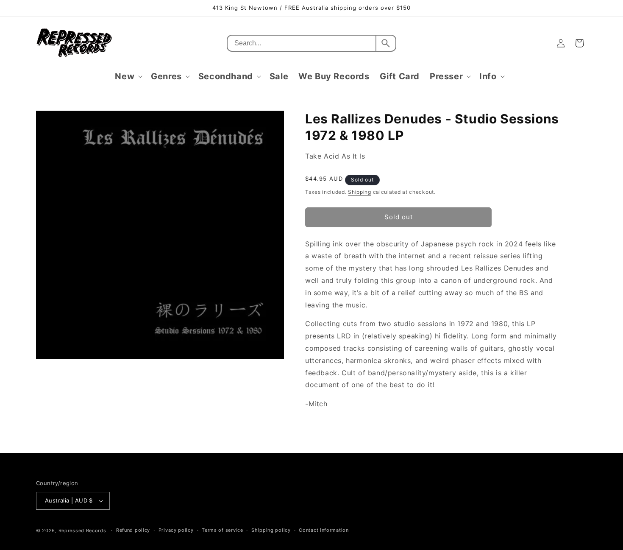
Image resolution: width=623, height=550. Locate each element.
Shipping (359, 192)
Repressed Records (82, 530)
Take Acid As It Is (335, 156)
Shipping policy (271, 530)
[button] (128, 76)
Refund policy (133, 530)
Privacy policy (176, 530)
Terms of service (222, 530)
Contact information (323, 530)
